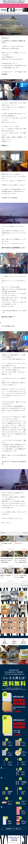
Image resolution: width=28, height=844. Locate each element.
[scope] (4, 10)
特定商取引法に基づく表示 (14, 837)
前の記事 (25, 532)
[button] (26, 10)
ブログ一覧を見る (24, 585)
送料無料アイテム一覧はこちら (14, 828)
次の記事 (3, 532)
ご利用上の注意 (14, 838)
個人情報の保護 (14, 840)
